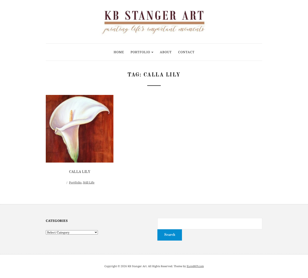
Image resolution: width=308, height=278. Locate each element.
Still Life (88, 182)
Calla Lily (79, 172)
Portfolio (140, 52)
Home (119, 52)
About (166, 52)
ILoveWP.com (195, 266)
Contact (186, 52)
